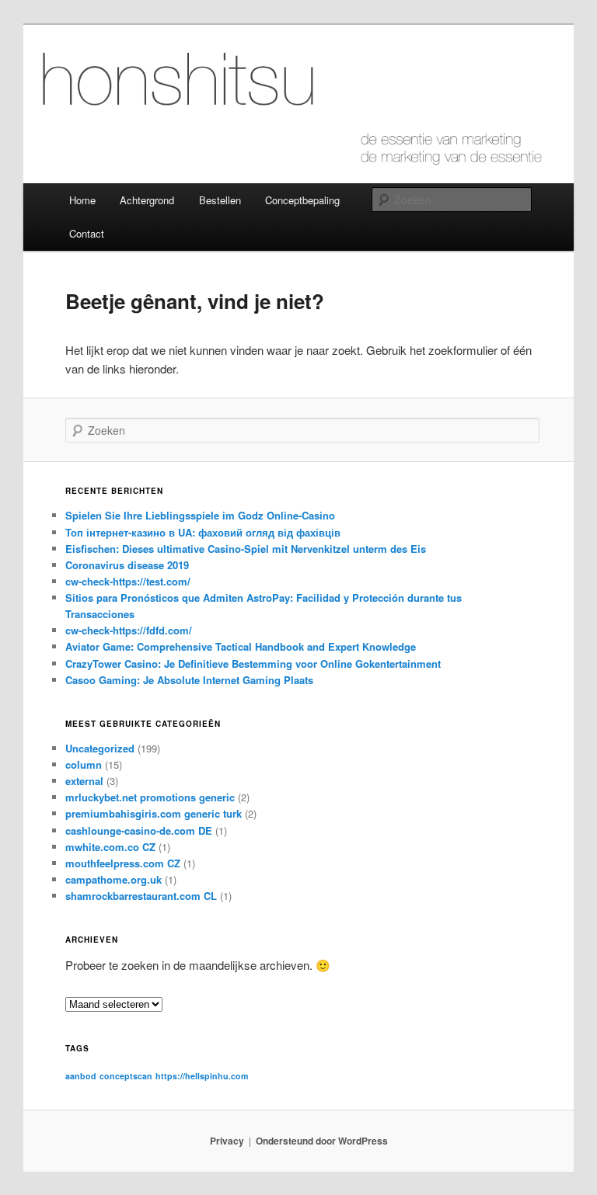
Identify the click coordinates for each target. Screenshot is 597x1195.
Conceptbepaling (302, 200)
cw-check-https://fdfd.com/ (128, 630)
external (84, 780)
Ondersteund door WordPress (322, 1141)
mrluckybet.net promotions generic (150, 797)
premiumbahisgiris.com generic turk (153, 813)
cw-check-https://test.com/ (127, 581)
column (83, 764)
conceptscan (126, 1076)
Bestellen (220, 200)
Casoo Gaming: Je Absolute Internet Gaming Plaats (189, 679)
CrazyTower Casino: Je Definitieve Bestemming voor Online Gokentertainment (253, 663)
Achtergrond (147, 200)
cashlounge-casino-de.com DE (138, 830)
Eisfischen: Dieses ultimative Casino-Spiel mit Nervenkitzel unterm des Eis (245, 548)
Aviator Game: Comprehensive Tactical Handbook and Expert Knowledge (240, 646)
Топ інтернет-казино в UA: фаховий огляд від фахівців (202, 532)
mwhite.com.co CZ (110, 846)
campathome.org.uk (113, 879)
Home (82, 200)
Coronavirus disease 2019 (127, 565)
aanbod (80, 1076)
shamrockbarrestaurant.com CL (141, 895)
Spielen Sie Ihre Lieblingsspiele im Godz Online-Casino (200, 515)
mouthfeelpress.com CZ (122, 863)
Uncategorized (99, 748)
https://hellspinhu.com (201, 1076)
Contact (86, 233)
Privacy (227, 1141)
